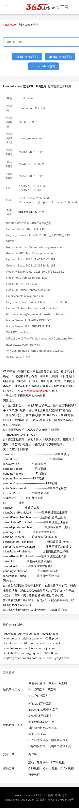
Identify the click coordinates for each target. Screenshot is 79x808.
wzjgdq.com (33, 653)
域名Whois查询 (28, 24)
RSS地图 (47, 795)
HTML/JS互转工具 (40, 703)
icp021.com (27, 643)
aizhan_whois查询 (43, 66)
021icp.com (52, 638)
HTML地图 (60, 795)
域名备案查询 (36, 683)
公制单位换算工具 (59, 746)
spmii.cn (58, 643)
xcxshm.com (12, 638)
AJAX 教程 (67, 768)
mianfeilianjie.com (15, 648)
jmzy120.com (49, 633)
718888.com (51, 653)
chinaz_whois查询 (60, 56)
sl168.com (45, 658)
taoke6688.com (14, 653)
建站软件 (42, 762)
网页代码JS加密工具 (41, 721)
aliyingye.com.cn (32, 638)
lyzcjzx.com (61, 658)
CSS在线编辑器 (38, 740)
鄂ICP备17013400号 (61, 799)
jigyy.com (10, 633)
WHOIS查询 (30, 381)
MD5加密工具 (37, 734)
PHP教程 (34, 774)
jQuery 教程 (50, 768)
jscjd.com (49, 648)
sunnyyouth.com (28, 633)
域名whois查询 (57, 683)
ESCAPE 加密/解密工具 (43, 709)
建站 (31, 762)
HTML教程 (58, 762)
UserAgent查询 (38, 695)
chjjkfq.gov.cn (12, 658)
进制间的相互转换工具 (42, 728)
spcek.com (44, 643)
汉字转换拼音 (36, 746)
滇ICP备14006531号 (31, 212)
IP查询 (51, 689)
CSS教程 (34, 768)
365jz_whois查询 (27, 56)
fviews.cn (35, 648)
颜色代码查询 (59, 740)
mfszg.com (30, 658)
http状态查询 (36, 689)
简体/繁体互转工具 (40, 715)
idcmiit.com (11, 643)
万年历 (32, 754)
